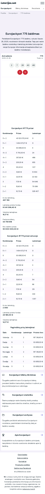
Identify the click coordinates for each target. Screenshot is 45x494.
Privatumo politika (22, 465)
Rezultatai (36, 8)
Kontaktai (22, 461)
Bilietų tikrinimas (22, 8)
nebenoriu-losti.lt (28, 489)
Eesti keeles (22, 455)
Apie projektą (22, 458)
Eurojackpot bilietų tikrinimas (22, 375)
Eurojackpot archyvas (22, 415)
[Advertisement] (22, 21)
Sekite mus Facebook (22, 468)
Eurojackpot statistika (22, 395)
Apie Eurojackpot (22, 435)
